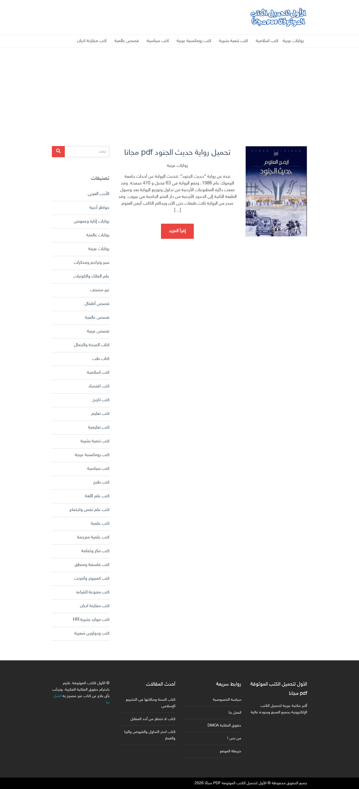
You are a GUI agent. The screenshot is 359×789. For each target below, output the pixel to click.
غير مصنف (99, 290)
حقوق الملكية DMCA (224, 725)
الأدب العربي (98, 194)
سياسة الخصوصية (227, 699)
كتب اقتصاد (98, 386)
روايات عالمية (97, 235)
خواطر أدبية (99, 207)
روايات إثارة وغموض (91, 221)
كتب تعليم (100, 414)
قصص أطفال (97, 304)
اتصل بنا (235, 712)
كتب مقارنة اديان (92, 41)
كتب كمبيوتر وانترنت (91, 578)
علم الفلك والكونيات (91, 276)
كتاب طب (100, 359)
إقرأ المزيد (177, 231)
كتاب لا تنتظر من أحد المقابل (152, 719)
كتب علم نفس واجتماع (89, 510)
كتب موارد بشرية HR (91, 620)
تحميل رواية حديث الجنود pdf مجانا (177, 153)
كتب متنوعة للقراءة (92, 592)
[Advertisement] (179, 87)
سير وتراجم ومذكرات (91, 262)
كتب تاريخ (101, 400)
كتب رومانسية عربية (194, 41)
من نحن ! (234, 738)
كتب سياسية (158, 41)
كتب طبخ (101, 482)
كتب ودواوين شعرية (91, 633)
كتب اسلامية (267, 41)
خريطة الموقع (230, 751)
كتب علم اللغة (97, 496)
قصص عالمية (126, 41)
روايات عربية (293, 41)
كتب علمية (100, 523)
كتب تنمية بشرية (233, 41)
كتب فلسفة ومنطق (91, 565)
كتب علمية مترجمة (93, 537)
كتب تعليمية (98, 427)
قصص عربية (98, 331)
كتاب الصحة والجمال (91, 345)
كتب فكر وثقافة (95, 551)
